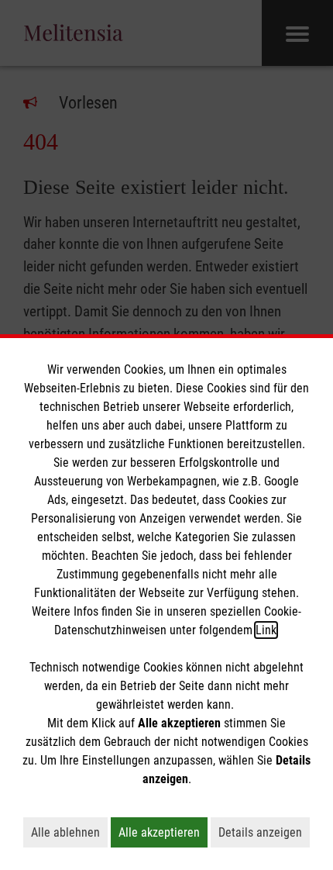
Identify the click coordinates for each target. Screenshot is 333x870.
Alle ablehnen (69, 832)
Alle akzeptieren (163, 832)
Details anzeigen (264, 832)
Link (266, 630)
